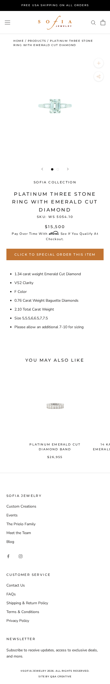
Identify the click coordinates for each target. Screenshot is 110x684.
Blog (10, 541)
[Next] (68, 169)
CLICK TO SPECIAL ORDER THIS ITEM (55, 254)
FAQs (11, 594)
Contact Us (15, 585)
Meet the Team (18, 532)
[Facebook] (8, 556)
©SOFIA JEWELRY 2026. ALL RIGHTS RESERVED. (55, 670)
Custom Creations (21, 506)
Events (12, 515)
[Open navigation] (7, 22)
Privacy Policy (17, 620)
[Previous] (42, 169)
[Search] (93, 22)
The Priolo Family (21, 524)
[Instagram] (20, 556)
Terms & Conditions (22, 611)
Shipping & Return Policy (27, 603)
